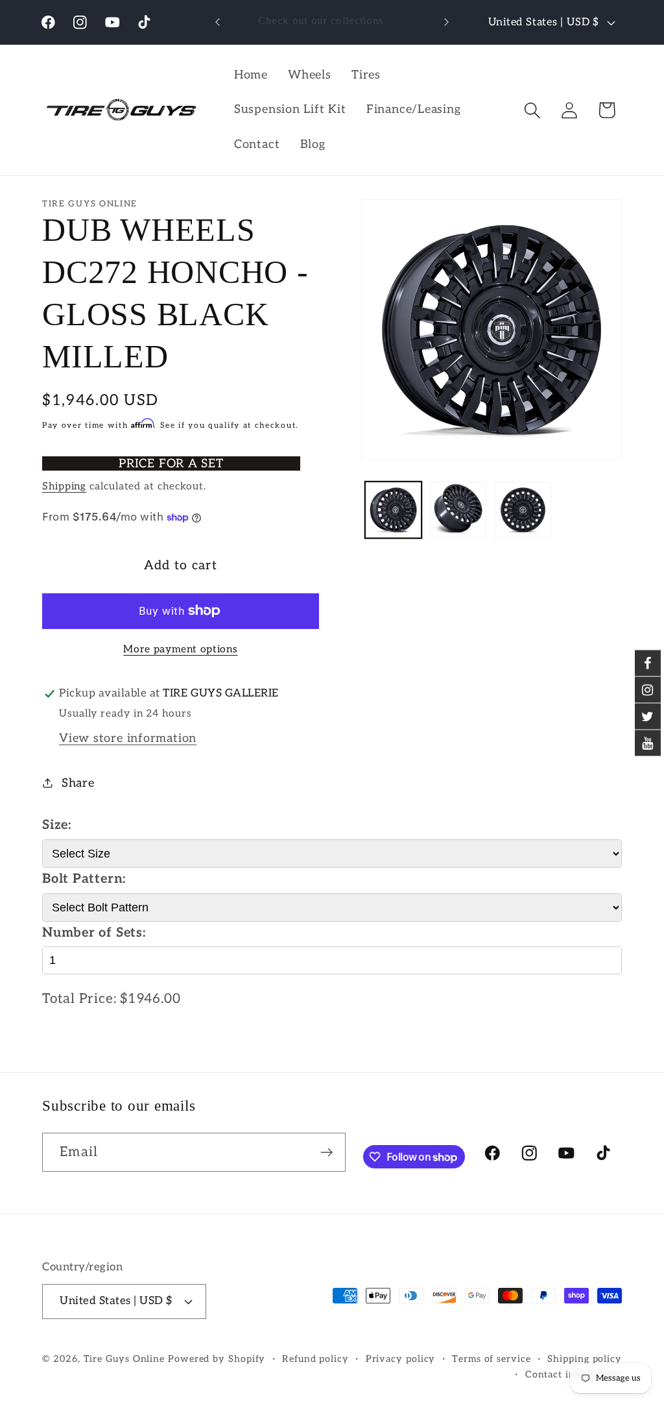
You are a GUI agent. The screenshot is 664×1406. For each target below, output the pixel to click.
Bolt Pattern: (84, 879)
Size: (56, 825)
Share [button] (78, 783)
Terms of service (491, 1358)
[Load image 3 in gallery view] (523, 510)
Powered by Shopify (216, 1358)
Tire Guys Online (124, 1358)
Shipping (64, 486)
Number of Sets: (94, 933)
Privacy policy (401, 1358)
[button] (532, 110)
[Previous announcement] (218, 22)
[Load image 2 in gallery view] (458, 510)
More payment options (180, 649)
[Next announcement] (446, 22)
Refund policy (315, 1358)
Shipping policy (584, 1358)
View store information (127, 738)
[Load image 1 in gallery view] (393, 510)
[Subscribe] (326, 1152)
